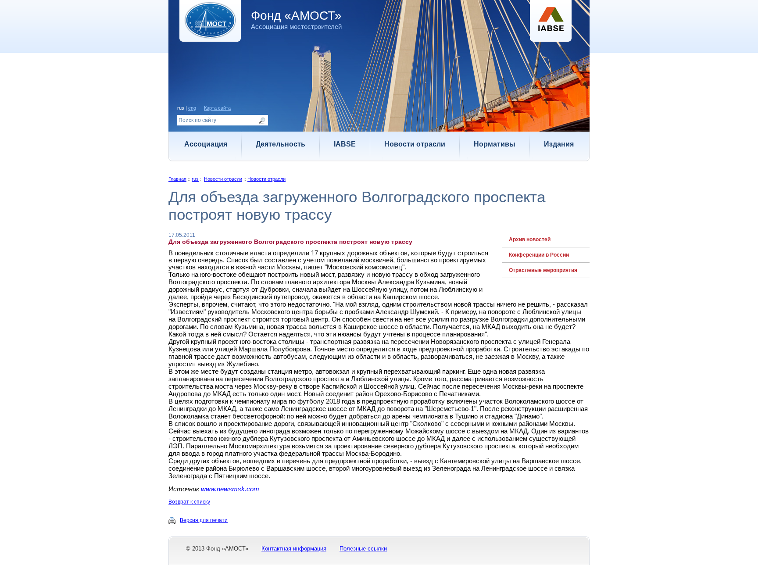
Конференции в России (539, 255)
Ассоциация (205, 144)
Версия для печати (204, 520)
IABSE (345, 144)
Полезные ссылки (363, 548)
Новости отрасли (414, 144)
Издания (559, 144)
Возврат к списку (189, 502)
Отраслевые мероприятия (543, 270)
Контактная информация (293, 548)
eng (192, 108)
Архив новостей (530, 239)
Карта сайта (217, 108)
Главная (177, 179)
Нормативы (494, 144)
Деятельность (280, 144)
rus (195, 179)
